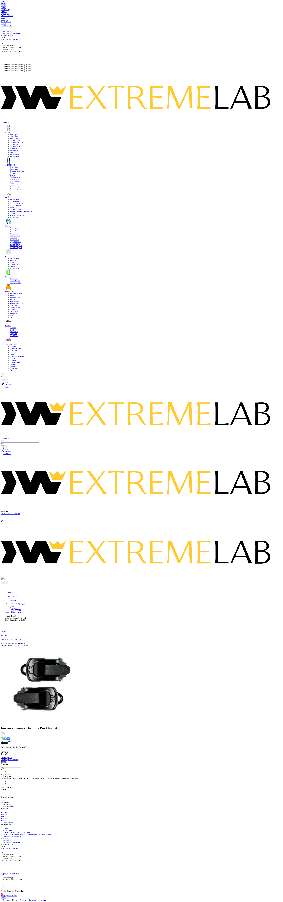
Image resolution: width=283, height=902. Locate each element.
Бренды (4, 814)
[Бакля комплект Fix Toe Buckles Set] (41, 723)
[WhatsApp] (2, 738)
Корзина (4, 820)
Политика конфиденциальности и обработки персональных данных (26, 834)
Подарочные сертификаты (11, 836)
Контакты (4, 818)
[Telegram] (5, 738)
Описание (9, 782)
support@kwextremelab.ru (10, 39)
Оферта (4, 898)
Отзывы (8, 784)
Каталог (4, 812)
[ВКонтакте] (8, 738)
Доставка (4, 828)
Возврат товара (6, 830)
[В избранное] (3, 734)
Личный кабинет (7, 822)
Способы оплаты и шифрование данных (16, 832)
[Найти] (6, 379)
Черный (4, 743)
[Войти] (2, 518)
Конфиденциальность (9, 896)
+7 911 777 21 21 (7, 31)
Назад (13, 606)
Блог (2, 816)
